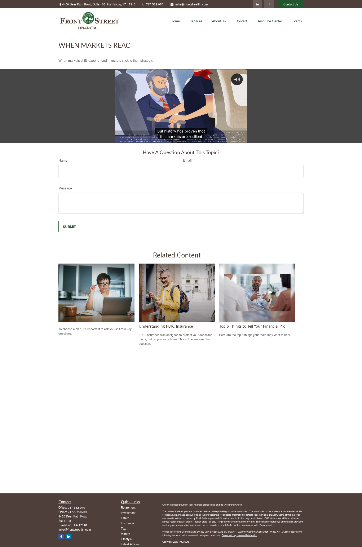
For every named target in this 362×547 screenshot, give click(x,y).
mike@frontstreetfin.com (191, 4)
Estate (125, 518)
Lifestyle (126, 539)
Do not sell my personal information (239, 535)
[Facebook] (269, 4)
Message (65, 188)
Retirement (128, 507)
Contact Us (290, 4)
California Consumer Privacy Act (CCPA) (268, 531)
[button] (175, 21)
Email (187, 160)
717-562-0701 (155, 4)
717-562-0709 (77, 512)
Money (125, 534)
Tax (123, 528)
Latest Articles (130, 544)
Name (62, 160)
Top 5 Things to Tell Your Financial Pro (252, 326)
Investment (128, 513)
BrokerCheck (235, 504)
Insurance (127, 523)
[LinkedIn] (257, 4)
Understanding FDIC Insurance (166, 326)
